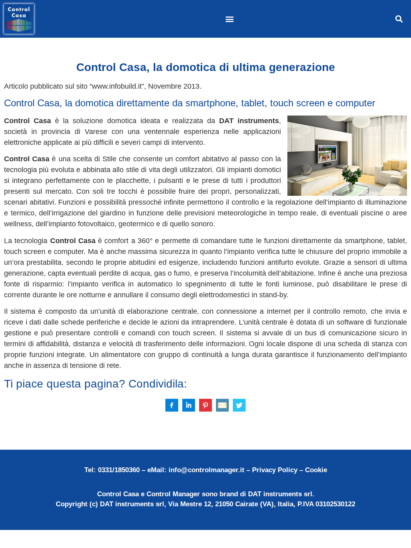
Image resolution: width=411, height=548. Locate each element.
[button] (229, 18)
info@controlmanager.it (206, 470)
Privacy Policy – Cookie (289, 470)
